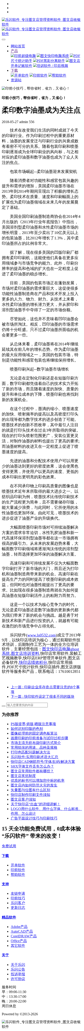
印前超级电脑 (25, 56)
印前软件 (40, 75)
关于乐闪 (18, 965)
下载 (14, 70)
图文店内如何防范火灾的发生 (34, 785)
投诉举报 (18, 974)
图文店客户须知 (23, 799)
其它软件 (18, 945)
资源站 (16, 80)
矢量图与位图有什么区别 (30, 790)
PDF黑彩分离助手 (51, 61)
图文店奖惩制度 (23, 776)
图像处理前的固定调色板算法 (34, 733)
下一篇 (42, 696)
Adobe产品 (19, 927)
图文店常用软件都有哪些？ (32, 771)
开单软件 (21, 75)
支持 (5, 884)
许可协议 (18, 979)
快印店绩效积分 (33, 662)
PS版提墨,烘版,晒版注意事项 (33, 724)
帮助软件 (59, 75)
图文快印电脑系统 (54, 56)
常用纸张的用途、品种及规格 (34, 747)
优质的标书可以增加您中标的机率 (38, 780)
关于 (5, 955)
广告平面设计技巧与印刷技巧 (34, 818)
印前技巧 (18, 898)
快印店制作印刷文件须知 (30, 795)
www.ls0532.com (41, 635)
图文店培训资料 (25, 653)
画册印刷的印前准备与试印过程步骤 (39, 738)
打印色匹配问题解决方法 (30, 752)
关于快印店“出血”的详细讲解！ (35, 804)
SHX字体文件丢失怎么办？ (32, 766)
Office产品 (19, 941)
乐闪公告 (18, 969)
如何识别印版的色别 (27, 729)
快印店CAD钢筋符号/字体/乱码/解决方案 (43, 762)
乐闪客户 (18, 903)
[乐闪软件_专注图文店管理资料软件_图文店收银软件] (42, 27)
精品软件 (9, 917)
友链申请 (18, 893)
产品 (14, 51)
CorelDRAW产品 (24, 936)
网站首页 (18, 46)
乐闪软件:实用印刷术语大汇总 (34, 757)
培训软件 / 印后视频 (52, 66)
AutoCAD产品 (22, 931)
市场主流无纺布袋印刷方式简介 (36, 743)
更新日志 (18, 908)
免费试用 (9, 846)
